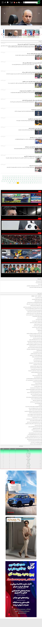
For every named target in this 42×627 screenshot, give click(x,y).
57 (7, 179)
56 (9, 179)
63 (35, 181)
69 (22, 181)
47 (28, 179)
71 (18, 181)
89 (21, 182)
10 (24, 176)
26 (32, 177)
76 (8, 181)
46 (30, 179)
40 (3, 177)
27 (30, 177)
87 (26, 182)
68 (24, 181)
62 (37, 181)
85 (30, 182)
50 (22, 179)
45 (32, 179)
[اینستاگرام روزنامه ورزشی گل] (21, 589)
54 (13, 179)
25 (34, 177)
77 (6, 181)
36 (11, 177)
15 (14, 176)
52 (18, 179)
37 (9, 177)
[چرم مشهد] (21, 538)
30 (24, 177)
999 (9, 182)
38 (7, 177)
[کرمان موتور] (21, 493)
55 (11, 179)
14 (16, 176)
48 (26, 179)
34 (16, 177)
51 (20, 179)
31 (22, 177)
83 (34, 182)
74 (12, 181)
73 (14, 181)
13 (18, 176)
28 (28, 177)
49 (24, 179)
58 (5, 179)
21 (3, 176)
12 (20, 176)
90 (19, 182)
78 (4, 181)
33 (18, 177)
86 (28, 182)
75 (10, 181)
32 (20, 177)
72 (16, 181)
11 (22, 176)
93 (13, 182)
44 (34, 179)
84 (32, 182)
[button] (2, 34)
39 (5, 177)
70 (20, 181)
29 (26, 177)
